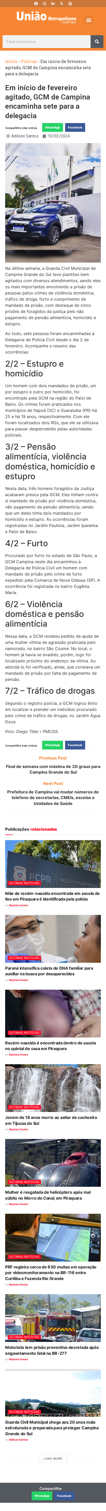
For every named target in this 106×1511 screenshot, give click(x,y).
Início (11, 61)
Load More (53, 1458)
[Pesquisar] (97, 41)
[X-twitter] (61, 3)
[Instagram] (44, 3)
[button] (88, 20)
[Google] (70, 3)
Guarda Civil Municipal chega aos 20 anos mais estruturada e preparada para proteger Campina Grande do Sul (52, 1428)
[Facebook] (36, 3)
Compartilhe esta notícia (21, 128)
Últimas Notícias (24, 883)
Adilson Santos (18, 1439)
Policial (29, 61)
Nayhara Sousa (18, 905)
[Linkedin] (53, 3)
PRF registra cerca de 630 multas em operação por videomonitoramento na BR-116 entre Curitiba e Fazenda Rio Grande (50, 1272)
